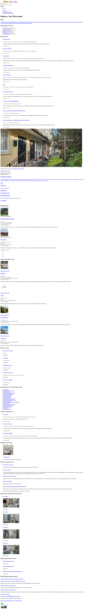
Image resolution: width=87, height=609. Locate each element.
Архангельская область (5, 179)
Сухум (16, 198)
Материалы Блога (50, 22)
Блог (45, 22)
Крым (66, 179)
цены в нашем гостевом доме (8, 561)
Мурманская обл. (7, 180)
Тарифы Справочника (73, 22)
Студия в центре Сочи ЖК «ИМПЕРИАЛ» (11, 101)
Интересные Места (7, 396)
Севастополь (3, 200)
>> (3, 256)
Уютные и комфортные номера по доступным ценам (12, 578)
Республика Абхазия (5, 195)
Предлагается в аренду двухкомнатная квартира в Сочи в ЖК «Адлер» (16, 120)
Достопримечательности (8, 393)
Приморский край (76, 179)
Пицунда (12, 198)
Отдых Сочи (6, 403)
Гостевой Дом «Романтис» (8, 350)
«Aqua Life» (3, 338)
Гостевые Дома (6, 28)
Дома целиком (6, 33)
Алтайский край (52, 179)
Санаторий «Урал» (6, 39)
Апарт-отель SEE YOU (7, 48)
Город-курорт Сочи (5, 193)
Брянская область (21, 179)
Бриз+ (4, 84)
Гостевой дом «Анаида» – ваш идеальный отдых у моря (13, 581)
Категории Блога (57, 22)
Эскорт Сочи (5, 414)
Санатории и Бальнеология (9, 404)
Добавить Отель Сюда (5, 170)
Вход (4, 8)
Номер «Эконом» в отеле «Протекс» (8, 589)
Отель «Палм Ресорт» (7, 74)
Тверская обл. (69, 179)
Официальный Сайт (5, 271)
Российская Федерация (6, 176)
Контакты (29, 23)
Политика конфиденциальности (7, 600)
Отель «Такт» (4, 239)
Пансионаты (6, 32)
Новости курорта (7, 401)
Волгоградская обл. (45, 179)
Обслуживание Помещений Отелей (11, 402)
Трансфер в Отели (7, 406)
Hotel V (10, 598)
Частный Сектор (6, 30)
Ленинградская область (31, 180)
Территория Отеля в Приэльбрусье (8, 585)
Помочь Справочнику (22, 23)
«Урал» (2, 295)
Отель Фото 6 (5, 496)
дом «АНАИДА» (4, 317)
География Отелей (34, 22)
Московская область (40, 180)
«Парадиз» (3, 273)
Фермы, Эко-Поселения (19, 168)
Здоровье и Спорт (7, 395)
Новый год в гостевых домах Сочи (9, 476)
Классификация (6, 397)
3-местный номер (6, 456)
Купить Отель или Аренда (9, 398)
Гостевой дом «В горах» (7, 423)
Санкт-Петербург (24, 180)
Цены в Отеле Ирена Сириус (8, 566)
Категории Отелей (25, 22)
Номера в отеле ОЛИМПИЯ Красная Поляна (10, 596)
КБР (11, 180)
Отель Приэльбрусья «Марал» (8, 218)
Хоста (2, 183)
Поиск (2, 6)
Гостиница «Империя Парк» (8, 65)
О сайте (6, 22)
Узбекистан (3, 185)
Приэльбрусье (4, 190)
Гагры (2, 198)
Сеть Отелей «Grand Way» (8, 91)
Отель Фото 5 (5, 511)
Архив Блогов (65, 22)
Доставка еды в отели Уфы (8, 464)
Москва (45, 180)
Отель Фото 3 (5, 543)
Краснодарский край (16, 180)
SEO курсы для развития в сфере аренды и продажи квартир (14, 486)
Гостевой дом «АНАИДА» (8, 379)
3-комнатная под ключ (7, 365)
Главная (4, 10)
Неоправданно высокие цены (9, 399)
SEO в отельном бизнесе (7, 481)
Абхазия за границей (7, 469)
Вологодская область (38, 179)
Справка (10, 22)
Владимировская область (29, 179)
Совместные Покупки (8, 405)
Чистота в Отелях (7, 409)
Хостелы (5, 31)
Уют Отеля (5, 408)
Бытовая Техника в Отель (8, 390)
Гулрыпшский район (7, 198)
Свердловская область (60, 179)
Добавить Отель (18, 600)
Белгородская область (13, 179)
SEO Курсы (5, 389)
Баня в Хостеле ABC (5, 594)
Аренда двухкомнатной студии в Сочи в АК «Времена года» (14, 110)
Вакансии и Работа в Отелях (11, 23)
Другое (19, 198)
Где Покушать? (6, 391)
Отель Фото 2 (5, 527)
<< (3, 252)
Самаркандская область (5, 188)
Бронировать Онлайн (16, 22)
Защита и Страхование (8, 394)
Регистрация (40, 22)
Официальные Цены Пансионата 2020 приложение (12, 571)
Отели (4, 29)
